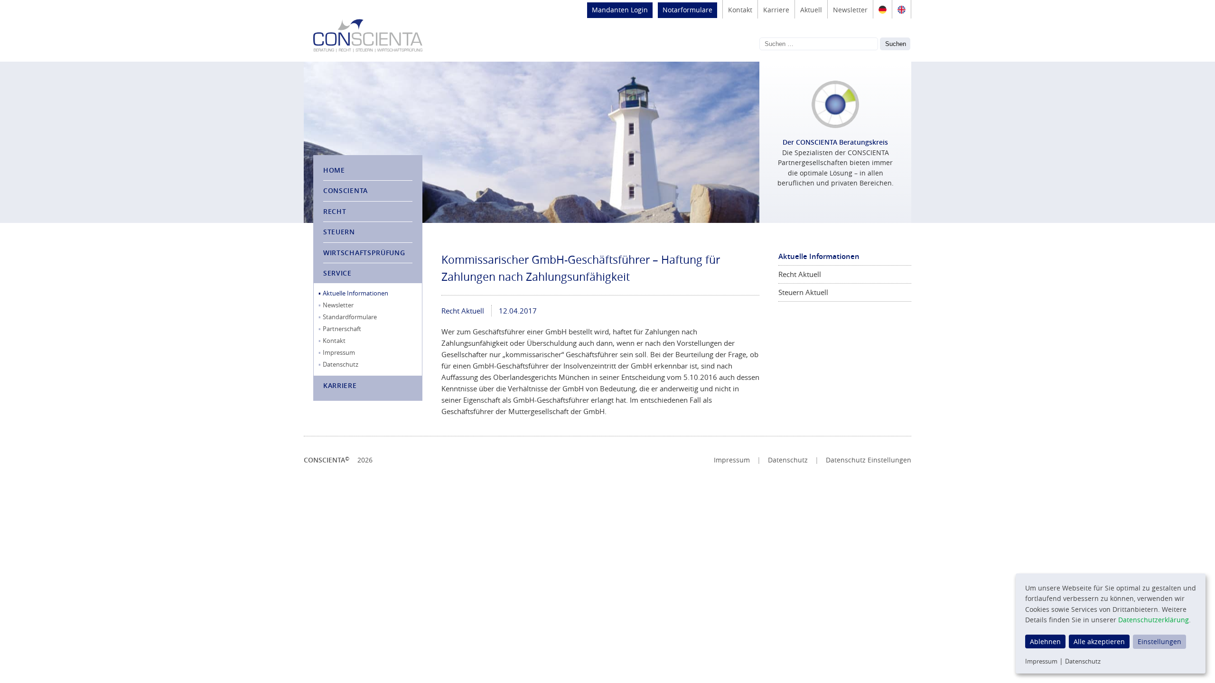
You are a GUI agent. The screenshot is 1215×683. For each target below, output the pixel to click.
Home (334, 170)
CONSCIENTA (345, 190)
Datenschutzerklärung (1153, 619)
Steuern (339, 231)
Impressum (339, 352)
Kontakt (740, 9)
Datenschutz (340, 364)
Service (337, 272)
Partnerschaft (342, 328)
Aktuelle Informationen (355, 293)
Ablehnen (1045, 641)
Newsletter (850, 9)
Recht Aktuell (462, 310)
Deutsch (883, 9)
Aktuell (811, 9)
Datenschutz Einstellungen (868, 460)
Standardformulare (350, 317)
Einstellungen (1159, 641)
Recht (334, 211)
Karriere (776, 9)
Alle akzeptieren (1099, 641)
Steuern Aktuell (803, 292)
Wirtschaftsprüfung (364, 252)
